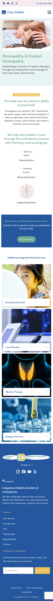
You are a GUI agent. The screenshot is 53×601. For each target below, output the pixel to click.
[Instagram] (12, 3)
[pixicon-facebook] (23, 471)
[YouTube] (8, 3)
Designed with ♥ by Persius (26, 597)
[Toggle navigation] (49, 12)
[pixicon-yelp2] (35, 471)
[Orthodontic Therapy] (36, 457)
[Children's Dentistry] (10, 457)
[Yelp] (16, 3)
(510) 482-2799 (45, 3)
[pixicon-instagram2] (18, 471)
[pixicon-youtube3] (29, 471)
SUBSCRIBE (42, 571)
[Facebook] (4, 3)
